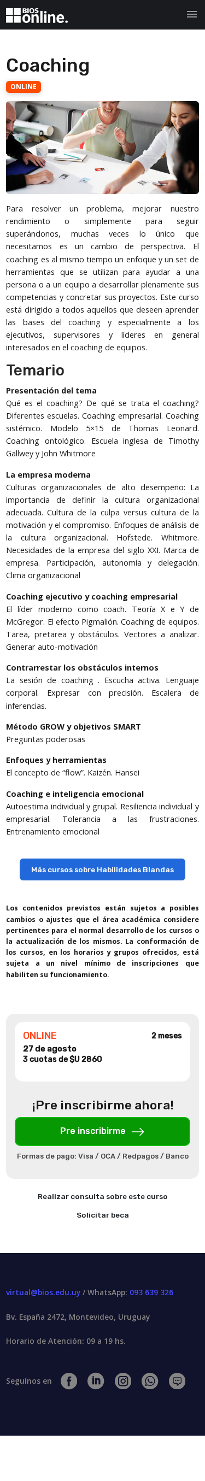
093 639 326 (151, 1292)
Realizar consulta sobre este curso (103, 1196)
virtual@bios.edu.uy (43, 1292)
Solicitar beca (103, 1214)
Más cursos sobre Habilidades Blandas (102, 869)
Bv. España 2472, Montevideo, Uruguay (78, 1317)
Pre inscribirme (94, 1131)
